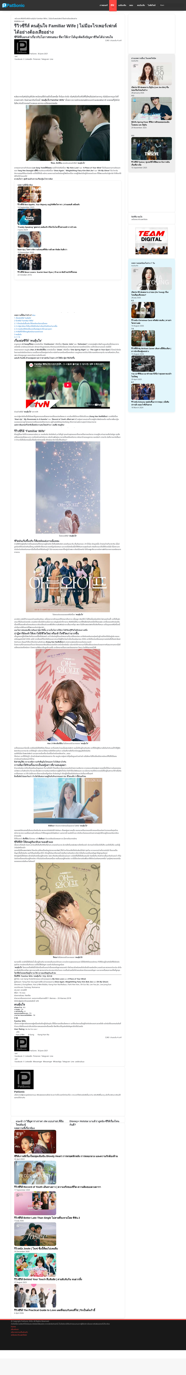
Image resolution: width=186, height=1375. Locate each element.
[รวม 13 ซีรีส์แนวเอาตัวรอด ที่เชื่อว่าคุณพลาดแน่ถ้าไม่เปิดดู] (143, 371)
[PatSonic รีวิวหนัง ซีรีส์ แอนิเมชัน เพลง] (13, 5)
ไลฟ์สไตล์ (151, 5)
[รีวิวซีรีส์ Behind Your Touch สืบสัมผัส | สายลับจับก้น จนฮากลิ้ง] (35, 1276)
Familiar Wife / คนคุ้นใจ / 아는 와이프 (36, 976)
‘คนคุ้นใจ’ (18, 967)
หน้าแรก (17, 18)
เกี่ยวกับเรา (15, 1329)
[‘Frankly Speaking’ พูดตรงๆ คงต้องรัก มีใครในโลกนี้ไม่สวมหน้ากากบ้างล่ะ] (29, 224)
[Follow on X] (37, 54)
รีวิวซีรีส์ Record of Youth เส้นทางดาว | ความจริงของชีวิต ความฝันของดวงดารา (57, 1187)
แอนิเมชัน (122, 5)
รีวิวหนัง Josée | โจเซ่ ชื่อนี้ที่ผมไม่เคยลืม (36, 1248)
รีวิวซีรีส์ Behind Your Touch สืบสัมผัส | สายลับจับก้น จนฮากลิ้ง (48, 1279)
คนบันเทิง (141, 5)
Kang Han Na (43, 1034)
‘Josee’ (59, 350)
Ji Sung (31, 1034)
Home (13, 1327)
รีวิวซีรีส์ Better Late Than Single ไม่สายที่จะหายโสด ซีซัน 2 (47, 1217)
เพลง (131, 5)
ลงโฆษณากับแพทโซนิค (139, 219)
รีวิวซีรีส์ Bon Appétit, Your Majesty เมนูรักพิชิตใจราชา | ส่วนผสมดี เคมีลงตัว (49, 205)
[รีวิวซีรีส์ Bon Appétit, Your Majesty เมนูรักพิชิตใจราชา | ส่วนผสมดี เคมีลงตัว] (29, 202)
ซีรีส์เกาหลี (20, 21)
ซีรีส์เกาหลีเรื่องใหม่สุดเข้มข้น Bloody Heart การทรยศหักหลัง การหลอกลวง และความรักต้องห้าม (66, 1156)
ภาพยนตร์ (104, 5)
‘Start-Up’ (18, 419)
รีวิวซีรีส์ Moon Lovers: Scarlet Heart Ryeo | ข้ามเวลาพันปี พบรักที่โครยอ (47, 272)
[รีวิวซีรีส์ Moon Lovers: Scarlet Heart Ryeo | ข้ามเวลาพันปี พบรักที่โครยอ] (29, 269)
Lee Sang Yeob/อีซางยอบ (30, 979)
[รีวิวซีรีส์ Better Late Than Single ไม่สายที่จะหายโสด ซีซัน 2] (35, 1214)
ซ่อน (33, 315)
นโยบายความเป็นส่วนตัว (19, 1332)
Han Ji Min (20, 1034)
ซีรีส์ (112, 5)
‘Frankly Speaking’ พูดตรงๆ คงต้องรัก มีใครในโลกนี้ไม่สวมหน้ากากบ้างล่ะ (47, 227)
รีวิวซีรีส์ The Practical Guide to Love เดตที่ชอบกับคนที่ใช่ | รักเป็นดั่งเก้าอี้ (54, 1310)
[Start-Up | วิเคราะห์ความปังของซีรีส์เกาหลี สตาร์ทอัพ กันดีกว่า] (29, 247)
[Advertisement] (60, 78)
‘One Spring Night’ (78, 350)
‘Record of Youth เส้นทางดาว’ (63, 419)
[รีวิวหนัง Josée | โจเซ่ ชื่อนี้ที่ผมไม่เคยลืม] (35, 1245)
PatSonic (33, 54)
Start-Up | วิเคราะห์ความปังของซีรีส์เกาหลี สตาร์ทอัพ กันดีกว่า (42, 250)
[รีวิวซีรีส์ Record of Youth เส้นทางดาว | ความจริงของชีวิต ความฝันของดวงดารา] (35, 1184)
